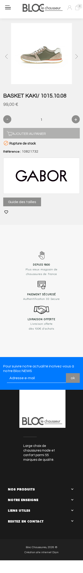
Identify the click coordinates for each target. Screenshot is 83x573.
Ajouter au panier (29, 134)
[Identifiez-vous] (69, 7)
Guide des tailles (22, 202)
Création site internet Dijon (41, 552)
